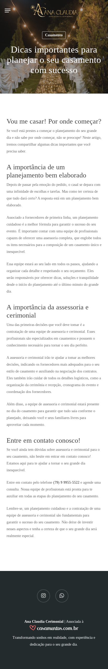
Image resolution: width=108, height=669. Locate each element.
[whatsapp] (61, 595)
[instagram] (43, 595)
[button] (7, 10)
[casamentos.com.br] (54, 629)
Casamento (54, 35)
